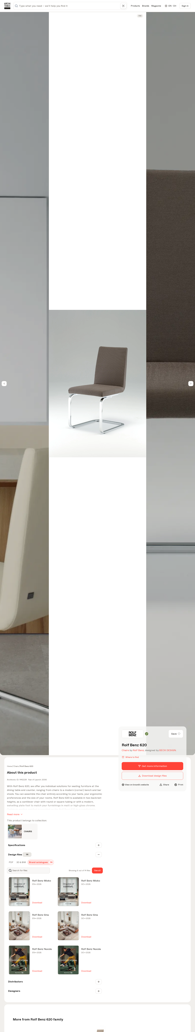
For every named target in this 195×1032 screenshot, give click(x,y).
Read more (13, 814)
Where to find (132, 757)
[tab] (10, 862)
